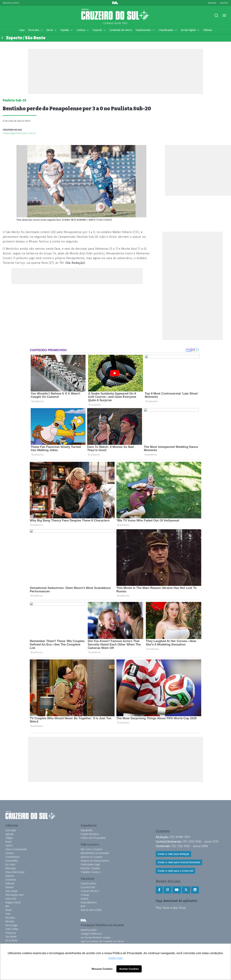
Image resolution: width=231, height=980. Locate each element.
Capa (22, 30)
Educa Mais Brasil (15, 872)
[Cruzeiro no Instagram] (167, 890)
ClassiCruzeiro (88, 883)
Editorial (9, 883)
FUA (83, 920)
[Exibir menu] (224, 15)
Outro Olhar (11, 929)
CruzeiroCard (88, 887)
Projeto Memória (90, 834)
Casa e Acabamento (16, 849)
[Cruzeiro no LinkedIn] (195, 890)
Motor (8, 910)
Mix (7, 906)
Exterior (9, 887)
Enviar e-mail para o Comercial (175, 870)
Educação (10, 868)
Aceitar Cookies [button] (129, 968)
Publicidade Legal (90, 864)
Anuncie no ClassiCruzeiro (95, 860)
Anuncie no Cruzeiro (92, 856)
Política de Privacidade (93, 838)
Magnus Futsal (13, 902)
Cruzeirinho (11, 860)
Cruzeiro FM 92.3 (90, 891)
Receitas (10, 917)
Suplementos (143, 30)
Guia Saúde (11, 891)
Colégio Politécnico (91, 933)
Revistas (10, 921)
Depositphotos (89, 902)
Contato (223, 3)
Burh (83, 906)
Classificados (166, 30)
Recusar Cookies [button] (102, 968)
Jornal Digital (188, 30)
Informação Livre (14, 894)
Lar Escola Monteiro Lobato (95, 937)
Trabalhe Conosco (91, 872)
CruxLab (85, 894)
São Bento (11, 936)
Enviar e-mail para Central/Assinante (179, 862)
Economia (10, 879)
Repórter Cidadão (90, 868)
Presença (10, 932)
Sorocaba (33, 30)
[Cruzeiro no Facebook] (159, 890)
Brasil (8, 841)
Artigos (9, 838)
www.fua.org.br (89, 930)
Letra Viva (10, 898)
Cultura (81, 30)
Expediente (87, 830)
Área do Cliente (11, 3)
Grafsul (84, 898)
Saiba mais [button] (115, 958)
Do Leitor (10, 864)
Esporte (97, 30)
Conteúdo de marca (121, 30)
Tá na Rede (11, 940)
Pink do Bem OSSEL (91, 910)
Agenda (9, 834)
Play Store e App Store (171, 907)
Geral (50, 30)
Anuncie (212, 3)
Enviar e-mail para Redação (173, 854)
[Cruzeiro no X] (186, 890)
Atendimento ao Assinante (95, 853)
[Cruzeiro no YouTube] (176, 890)
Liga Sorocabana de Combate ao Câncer (102, 941)
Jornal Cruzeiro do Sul (115, 15)
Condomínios (12, 856)
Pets (7, 913)
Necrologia (11, 925)
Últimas (207, 30)
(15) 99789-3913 (180, 837)
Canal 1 (9, 845)
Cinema (9, 853)
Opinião (64, 30)
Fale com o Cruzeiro (92, 849)
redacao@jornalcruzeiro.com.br (19, 133)
